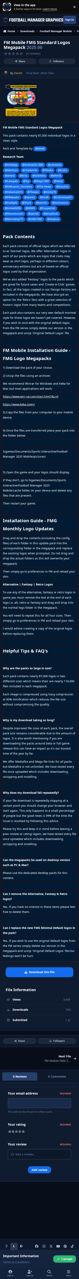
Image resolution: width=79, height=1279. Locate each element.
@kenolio (41, 202)
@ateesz (10, 175)
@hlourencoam (14, 213)
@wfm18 (56, 175)
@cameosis (54, 164)
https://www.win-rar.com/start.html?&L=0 (30, 396)
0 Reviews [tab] (20, 1076)
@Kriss (24, 175)
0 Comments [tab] (57, 1076)
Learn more (8, 7)
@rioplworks (29, 170)
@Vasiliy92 (11, 202)
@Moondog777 (14, 219)
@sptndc (33, 213)
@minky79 (50, 192)
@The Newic (44, 186)
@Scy (26, 181)
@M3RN (30, 208)
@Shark (26, 202)
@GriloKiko (39, 175)
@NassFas (62, 186)
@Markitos (11, 170)
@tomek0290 (13, 208)
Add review (39, 1170)
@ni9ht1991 (35, 219)
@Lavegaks (11, 181)
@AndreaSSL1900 (32, 164)
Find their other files (40, 73)
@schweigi (11, 164)
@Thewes (33, 192)
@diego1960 (41, 181)
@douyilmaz (51, 213)
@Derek (40, 148)
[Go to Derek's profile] (6, 73)
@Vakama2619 (13, 192)
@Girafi (44, 197)
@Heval (58, 181)
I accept (66, 1259)
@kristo (62, 170)
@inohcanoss (60, 202)
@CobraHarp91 (63, 197)
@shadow (53, 219)
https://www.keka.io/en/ (19, 404)
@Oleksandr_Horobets (18, 186)
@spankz (29, 197)
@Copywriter (47, 208)
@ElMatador (12, 197)
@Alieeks (47, 170)
